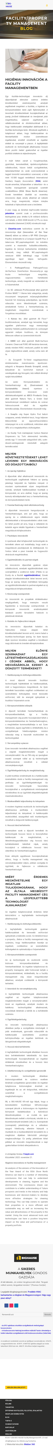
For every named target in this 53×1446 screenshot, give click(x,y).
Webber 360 (29, 1444)
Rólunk (8, 1404)
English (8, 1434)
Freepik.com (28, 1154)
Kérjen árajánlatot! (16, 1387)
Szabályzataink (12, 1424)
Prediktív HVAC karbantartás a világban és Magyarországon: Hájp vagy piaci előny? (26, 1295)
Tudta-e (8, 1421)
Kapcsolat (9, 1427)
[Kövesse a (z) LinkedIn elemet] (16, 1305)
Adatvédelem (10, 1431)
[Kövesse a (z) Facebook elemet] (6, 1305)
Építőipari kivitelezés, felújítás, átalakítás (23, 1410)
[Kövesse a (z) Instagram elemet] (11, 1305)
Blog (7, 1417)
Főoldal (8, 1400)
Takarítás (9, 1407)
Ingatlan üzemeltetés (14, 1414)
